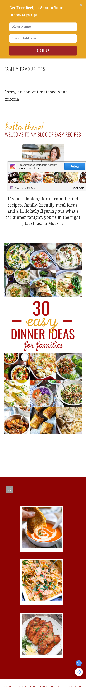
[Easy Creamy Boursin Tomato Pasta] (42, 600)
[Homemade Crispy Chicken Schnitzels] (42, 653)
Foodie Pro (37, 687)
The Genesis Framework (65, 687)
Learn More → (49, 223)
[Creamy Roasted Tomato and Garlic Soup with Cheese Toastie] (42, 546)
